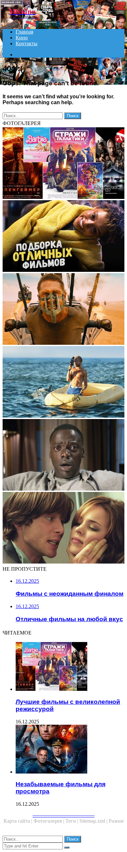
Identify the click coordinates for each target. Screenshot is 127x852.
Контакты (26, 43)
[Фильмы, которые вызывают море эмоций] (63, 382)
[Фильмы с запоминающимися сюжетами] (63, 528)
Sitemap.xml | (94, 821)
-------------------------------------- (63, 815)
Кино (22, 37)
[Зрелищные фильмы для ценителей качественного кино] (63, 309)
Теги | (72, 821)
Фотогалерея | (49, 821)
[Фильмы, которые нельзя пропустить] (63, 236)
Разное (116, 821)
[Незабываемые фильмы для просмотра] (70, 750)
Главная (24, 32)
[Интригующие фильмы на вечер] (63, 455)
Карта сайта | (19, 821)
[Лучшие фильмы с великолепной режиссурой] (63, 163)
